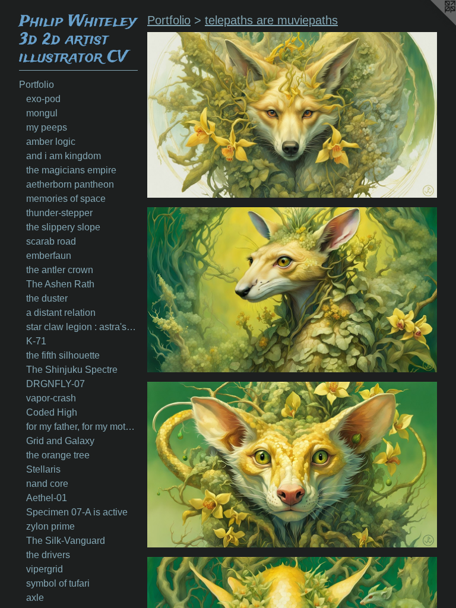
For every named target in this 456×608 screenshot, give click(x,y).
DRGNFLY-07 (55, 384)
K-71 (36, 341)
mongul (42, 113)
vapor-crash (51, 398)
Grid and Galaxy (60, 441)
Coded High (51, 412)
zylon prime (50, 526)
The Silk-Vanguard (65, 541)
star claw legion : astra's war (82, 327)
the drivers (48, 555)
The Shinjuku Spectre (72, 370)
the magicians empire (71, 170)
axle (35, 598)
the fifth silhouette (63, 355)
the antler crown (59, 270)
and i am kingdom (63, 156)
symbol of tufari (58, 583)
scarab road (51, 241)
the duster (47, 298)
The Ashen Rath (60, 284)
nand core (47, 484)
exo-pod (43, 99)
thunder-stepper (59, 213)
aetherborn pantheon (70, 184)
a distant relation (61, 313)
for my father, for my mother (82, 427)
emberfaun (48, 256)
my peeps (46, 127)
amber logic (50, 142)
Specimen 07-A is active (77, 512)
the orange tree (58, 455)
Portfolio (36, 85)
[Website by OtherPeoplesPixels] (432, 24)
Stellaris (43, 469)
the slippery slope (63, 227)
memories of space (66, 199)
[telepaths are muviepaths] (292, 115)
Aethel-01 (46, 498)
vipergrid (44, 569)
